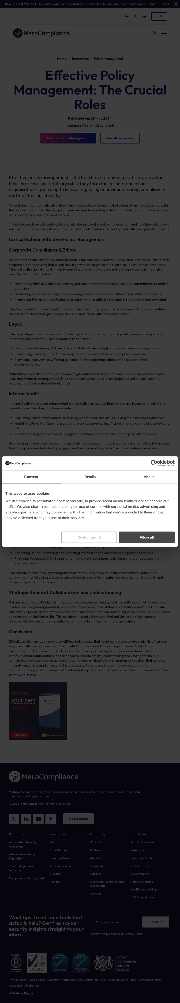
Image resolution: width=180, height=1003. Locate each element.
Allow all (147, 537)
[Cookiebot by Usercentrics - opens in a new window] (154, 463)
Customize (86, 537)
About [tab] (149, 477)
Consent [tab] (31, 477)
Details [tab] (90, 477)
